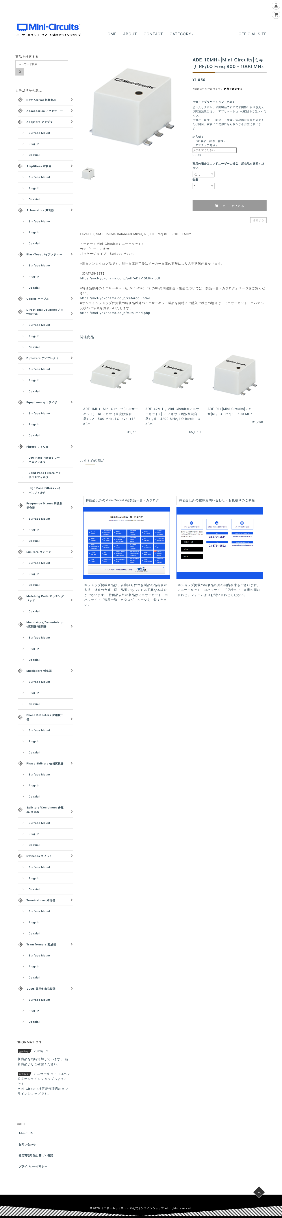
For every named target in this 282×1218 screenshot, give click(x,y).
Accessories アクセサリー (44, 111)
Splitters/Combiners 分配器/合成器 (45, 809)
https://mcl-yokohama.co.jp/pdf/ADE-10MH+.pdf (120, 278)
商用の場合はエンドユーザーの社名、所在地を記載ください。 (228, 165)
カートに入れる (233, 206)
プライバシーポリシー (33, 1166)
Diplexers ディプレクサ (42, 358)
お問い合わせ (27, 1144)
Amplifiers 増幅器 (39, 166)
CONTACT (153, 34)
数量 (195, 179)
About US (26, 1133)
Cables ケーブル (37, 298)
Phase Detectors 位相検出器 (45, 717)
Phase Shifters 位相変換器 (45, 763)
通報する (258, 220)
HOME (111, 34)
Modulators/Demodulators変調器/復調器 (45, 624)
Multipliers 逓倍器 (39, 670)
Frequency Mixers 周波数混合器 (44, 505)
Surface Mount (39, 133)
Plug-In (34, 144)
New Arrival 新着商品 (41, 100)
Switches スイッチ (39, 856)
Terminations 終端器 (40, 900)
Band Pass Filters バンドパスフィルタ (45, 475)
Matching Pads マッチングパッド (45, 598)
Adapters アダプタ (39, 122)
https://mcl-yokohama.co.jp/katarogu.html (115, 298)
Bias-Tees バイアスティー (44, 254)
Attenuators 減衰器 (40, 210)
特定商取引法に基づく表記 (36, 1155)
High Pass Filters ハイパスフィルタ (45, 490)
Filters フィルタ (37, 446)
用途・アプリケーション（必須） (215, 101)
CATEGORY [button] (180, 34)
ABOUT (130, 34)
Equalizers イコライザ (41, 402)
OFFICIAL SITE (253, 34)
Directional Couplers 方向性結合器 (45, 312)
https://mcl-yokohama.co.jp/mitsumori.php (115, 313)
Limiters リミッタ (38, 552)
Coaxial (34, 155)
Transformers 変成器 (41, 944)
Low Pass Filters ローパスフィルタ (44, 459)
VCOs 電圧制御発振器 (41, 988)
